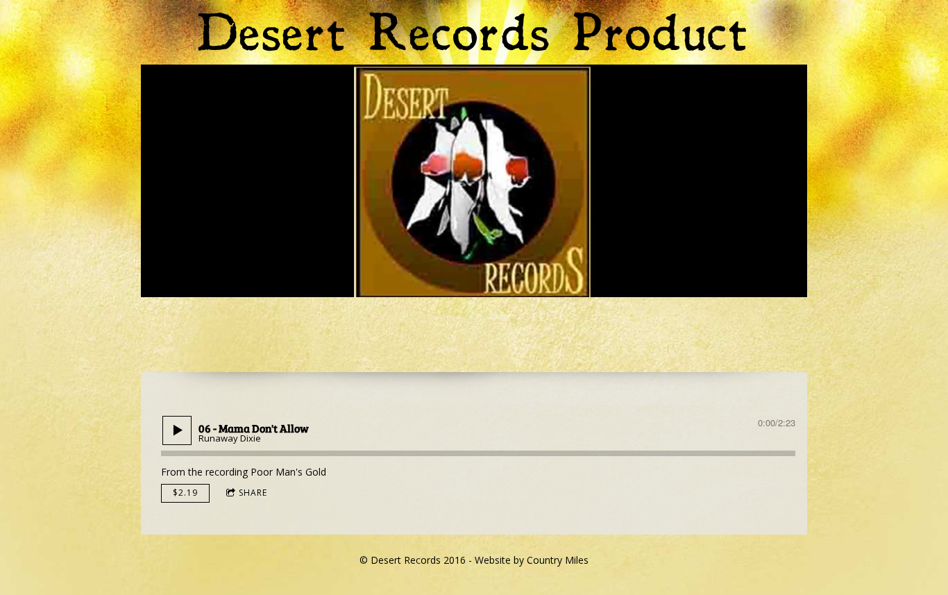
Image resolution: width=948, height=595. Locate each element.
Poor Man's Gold (288, 471)
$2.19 (185, 492)
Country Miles (558, 560)
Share (253, 492)
